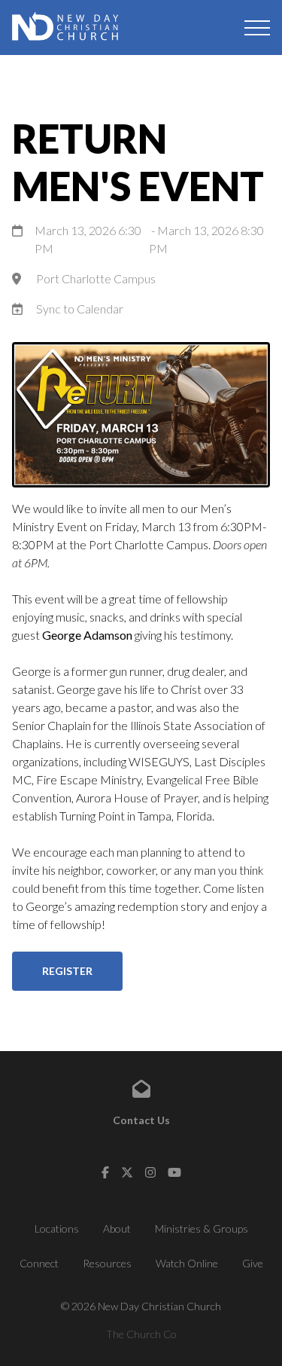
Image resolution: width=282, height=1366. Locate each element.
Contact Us (141, 1120)
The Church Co (141, 1334)
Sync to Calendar (79, 308)
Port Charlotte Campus (96, 278)
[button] (257, 28)
